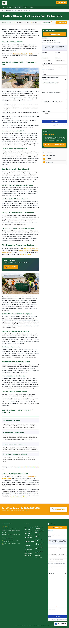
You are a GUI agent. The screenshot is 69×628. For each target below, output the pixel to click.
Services (9, 7)
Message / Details (46, 111)
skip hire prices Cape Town (31, 248)
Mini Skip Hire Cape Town (29, 542)
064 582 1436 (10, 267)
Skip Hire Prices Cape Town (39, 527)
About (25, 7)
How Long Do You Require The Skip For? (51, 92)
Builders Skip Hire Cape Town (29, 528)
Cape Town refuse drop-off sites (18, 497)
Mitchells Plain (17, 53)
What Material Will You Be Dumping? (50, 82)
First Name (45, 52)
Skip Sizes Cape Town (39, 539)
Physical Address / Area (47, 63)
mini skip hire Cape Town (25, 250)
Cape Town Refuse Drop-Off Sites (39, 543)
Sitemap (37, 625)
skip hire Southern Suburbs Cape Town (29, 467)
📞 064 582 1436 (61, 2)
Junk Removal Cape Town (28, 546)
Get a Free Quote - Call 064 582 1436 (54, 144)
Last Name (57, 52)
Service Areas (18, 7)
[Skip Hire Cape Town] (4, 3)
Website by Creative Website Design (47, 625)
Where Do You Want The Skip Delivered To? (52, 101)
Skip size (44, 71)
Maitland (31, 53)
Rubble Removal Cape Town (28, 550)
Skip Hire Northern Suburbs (39, 531)
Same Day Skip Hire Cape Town (28, 554)
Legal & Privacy (38, 557)
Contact (31, 7)
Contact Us (37, 555)
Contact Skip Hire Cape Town (29, 532)
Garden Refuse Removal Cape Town (28, 537)
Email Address (58, 58)
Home (4, 7)
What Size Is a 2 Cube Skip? (39, 548)
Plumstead (24, 53)
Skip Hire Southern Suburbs (39, 535)
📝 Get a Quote (46, 22)
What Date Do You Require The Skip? (50, 77)
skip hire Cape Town (25, 254)
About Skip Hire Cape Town (39, 552)
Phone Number (45, 58)
